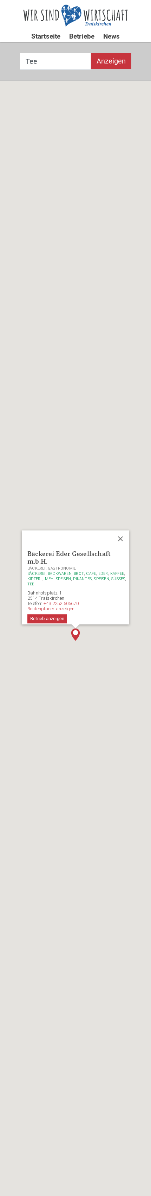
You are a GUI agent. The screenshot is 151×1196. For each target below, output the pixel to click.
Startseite (46, 36)
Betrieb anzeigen (47, 618)
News (111, 36)
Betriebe (82, 36)
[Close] (120, 538)
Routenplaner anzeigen (50, 608)
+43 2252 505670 (61, 603)
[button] (75, 634)
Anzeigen (111, 61)
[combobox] (55, 61)
